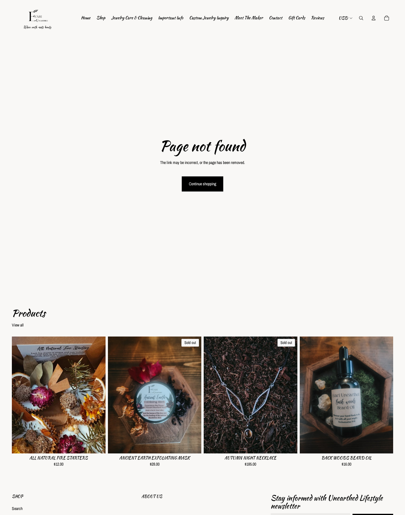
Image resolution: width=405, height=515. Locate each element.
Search (17, 508)
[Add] (384, 444)
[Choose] (96, 444)
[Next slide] (97, 394)
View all (18, 325)
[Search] (361, 18)
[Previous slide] (21, 394)
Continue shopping (202, 183)
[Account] (373, 18)
